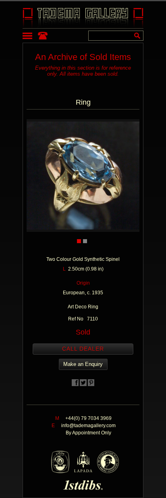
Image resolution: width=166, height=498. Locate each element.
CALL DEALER (83, 348)
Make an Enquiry (83, 364)
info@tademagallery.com (88, 425)
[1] (79, 241)
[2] (85, 241)
